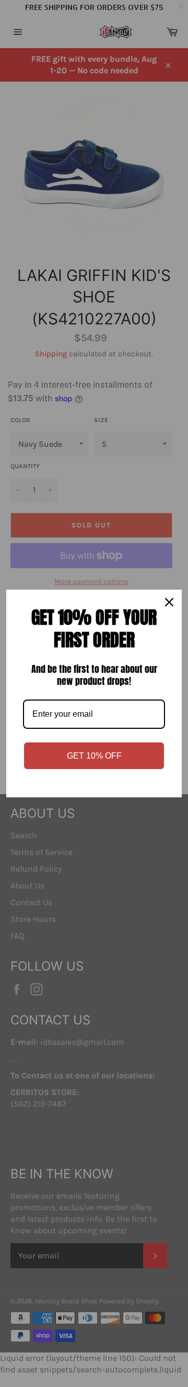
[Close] (169, 602)
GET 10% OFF (94, 755)
